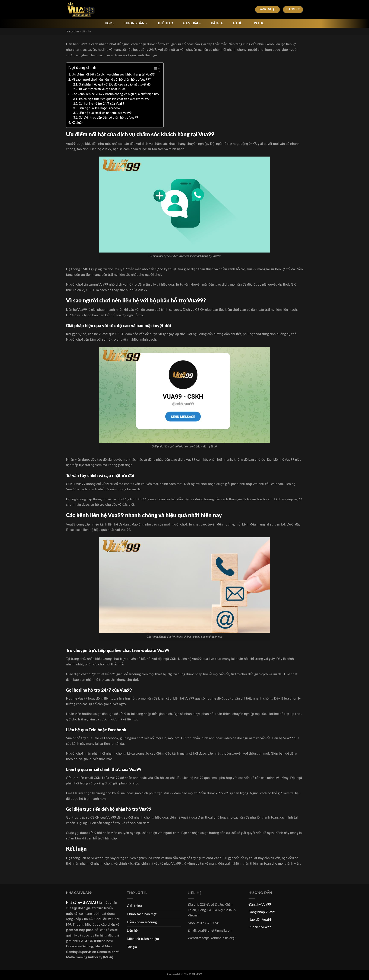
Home (109, 23)
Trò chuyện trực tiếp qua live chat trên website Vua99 (114, 99)
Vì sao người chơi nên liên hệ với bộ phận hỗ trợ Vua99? (111, 79)
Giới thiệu (134, 905)
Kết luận (77, 122)
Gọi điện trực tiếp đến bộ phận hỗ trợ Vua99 (108, 117)
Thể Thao (165, 23)
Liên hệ (132, 930)
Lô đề (237, 23)
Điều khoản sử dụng (142, 922)
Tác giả (132, 947)
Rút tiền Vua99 (260, 927)
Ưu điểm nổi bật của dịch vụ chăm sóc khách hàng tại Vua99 (113, 74)
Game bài (190, 23)
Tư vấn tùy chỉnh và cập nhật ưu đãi (102, 89)
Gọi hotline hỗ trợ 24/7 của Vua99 (101, 103)
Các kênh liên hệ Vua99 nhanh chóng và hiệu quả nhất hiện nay (115, 94)
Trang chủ (72, 31)
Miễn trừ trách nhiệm (143, 939)
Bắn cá (217, 23)
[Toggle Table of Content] (154, 68)
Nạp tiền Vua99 (260, 919)
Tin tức (258, 23)
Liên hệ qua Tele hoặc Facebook (99, 108)
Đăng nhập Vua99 (262, 912)
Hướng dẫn (134, 23)
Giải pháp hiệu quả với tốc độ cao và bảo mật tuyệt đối (115, 84)
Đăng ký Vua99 (260, 904)
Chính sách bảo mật (142, 914)
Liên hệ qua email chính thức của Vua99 (105, 113)
